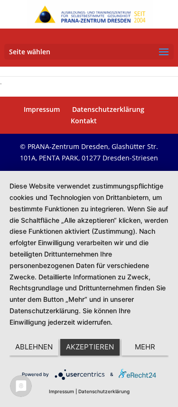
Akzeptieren (90, 346)
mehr (145, 346)
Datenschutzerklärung (108, 109)
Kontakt (84, 120)
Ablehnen (34, 346)
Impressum (42, 109)
